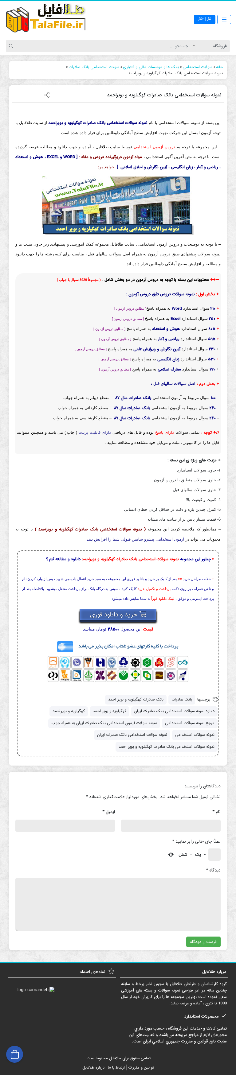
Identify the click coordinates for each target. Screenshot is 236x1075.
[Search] (12, 46)
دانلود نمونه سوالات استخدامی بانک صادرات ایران (174, 711)
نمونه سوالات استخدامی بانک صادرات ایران (132, 735)
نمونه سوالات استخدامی (194, 735)
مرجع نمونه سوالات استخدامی (189, 723)
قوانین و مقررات (141, 1067)
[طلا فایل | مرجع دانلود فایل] (46, 19)
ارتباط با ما (116, 1067)
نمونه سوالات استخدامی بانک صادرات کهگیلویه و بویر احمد (166, 746)
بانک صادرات (181, 699)
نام (216, 812)
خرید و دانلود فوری (114, 614)
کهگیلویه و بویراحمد (69, 711)
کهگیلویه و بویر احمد (109, 711)
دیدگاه (213, 870)
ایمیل (108, 812)
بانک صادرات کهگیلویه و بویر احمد (135, 699)
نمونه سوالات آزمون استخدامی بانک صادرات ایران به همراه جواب (104, 723)
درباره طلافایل (93, 1067)
